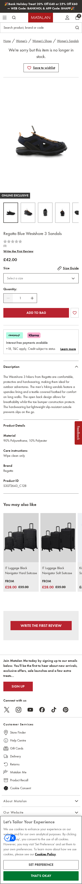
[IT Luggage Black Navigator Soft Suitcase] (58, 537)
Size (6, 268)
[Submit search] (14, 17)
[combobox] (41, 278)
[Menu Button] (4, 17)
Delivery (15, 756)
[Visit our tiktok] (53, 709)
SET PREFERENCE (41, 865)
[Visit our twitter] (6, 709)
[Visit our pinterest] (65, 709)
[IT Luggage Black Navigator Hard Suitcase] (21, 537)
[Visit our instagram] (18, 709)
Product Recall (19, 780)
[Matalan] (40, 17)
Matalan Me (18, 772)
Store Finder (18, 732)
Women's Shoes (42, 41)
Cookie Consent (20, 788)
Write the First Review (18, 251)
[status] (20, 298)
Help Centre (18, 740)
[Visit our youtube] (30, 709)
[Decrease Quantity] (8, 298)
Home (7, 41)
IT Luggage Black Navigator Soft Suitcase (57, 570)
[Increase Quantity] (32, 298)
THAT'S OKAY (41, 876)
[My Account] (67, 17)
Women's (21, 41)
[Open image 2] (28, 213)
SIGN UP (18, 686)
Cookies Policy (45, 854)
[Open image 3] (45, 213)
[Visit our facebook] (42, 709)
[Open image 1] (10, 213)
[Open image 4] (62, 213)
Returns (15, 764)
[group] (17, 584)
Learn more (68, 349)
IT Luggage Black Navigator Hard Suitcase (21, 570)
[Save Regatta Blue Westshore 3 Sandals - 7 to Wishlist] (29, 68)
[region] (41, 850)
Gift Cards (16, 748)
